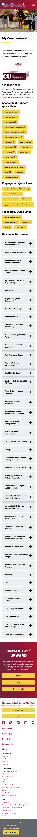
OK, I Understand (10, 832)
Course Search (9, 147)
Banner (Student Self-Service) (14, 127)
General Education (10, 162)
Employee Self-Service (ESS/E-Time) (16, 189)
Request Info (18, 689)
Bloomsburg (5, 756)
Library (7, 172)
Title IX (4, 816)
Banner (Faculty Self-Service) (14, 132)
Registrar (20, 172)
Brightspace (8, 142)
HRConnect (26, 199)
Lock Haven (5, 759)
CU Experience (7, 89)
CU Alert (4, 790)
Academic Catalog (10, 117)
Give (18, 716)
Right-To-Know (6, 810)
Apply (18, 675)
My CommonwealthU (8, 776)
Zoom (6, 227)
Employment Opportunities (10, 787)
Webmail (25, 222)
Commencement (25, 142)
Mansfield (5, 761)
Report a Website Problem (10, 795)
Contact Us (18, 710)
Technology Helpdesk (11, 217)
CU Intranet (19, 227)
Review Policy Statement (11, 828)
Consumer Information (9, 813)
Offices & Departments (9, 774)
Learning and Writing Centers (14, 167)
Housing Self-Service (11, 177)
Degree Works (9, 157)
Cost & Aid (7, 739)
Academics (7, 728)
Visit (18, 682)
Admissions (7, 733)
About (4, 749)
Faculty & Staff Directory (12, 194)
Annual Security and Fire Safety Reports (14, 805)
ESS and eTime (6, 785)
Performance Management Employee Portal (16, 204)
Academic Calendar (11, 112)
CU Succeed (8, 152)
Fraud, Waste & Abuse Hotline (11, 808)
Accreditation (6, 802)
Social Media (6, 793)
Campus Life (7, 744)
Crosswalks (25, 147)
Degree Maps (24, 152)
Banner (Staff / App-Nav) (12, 137)
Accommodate (9, 122)
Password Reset (10, 222)
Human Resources (10, 199)
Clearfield (5, 764)
